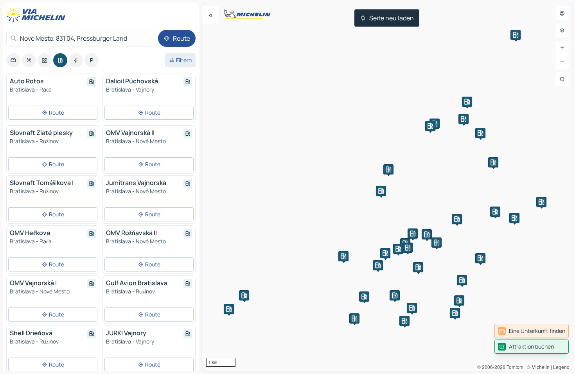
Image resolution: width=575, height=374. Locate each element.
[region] (387, 187)
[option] (13, 60)
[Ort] (562, 79)
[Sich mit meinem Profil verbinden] (562, 13)
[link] (531, 331)
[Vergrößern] (562, 48)
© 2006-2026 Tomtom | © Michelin (513, 366)
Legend (561, 366)
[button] (381, 191)
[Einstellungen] (562, 30)
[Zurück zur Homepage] (37, 14)
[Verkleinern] (562, 62)
